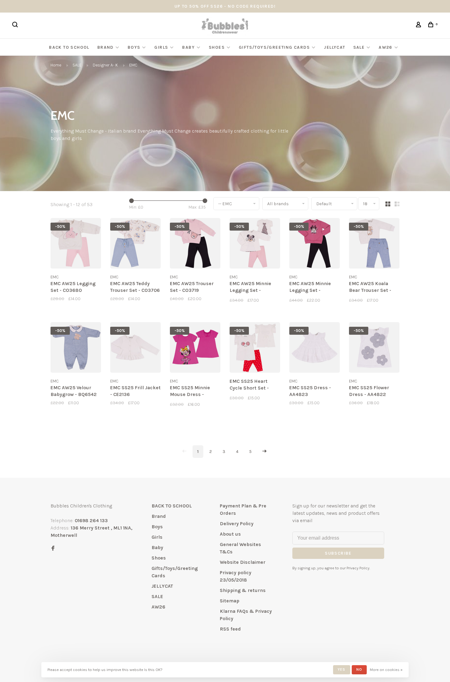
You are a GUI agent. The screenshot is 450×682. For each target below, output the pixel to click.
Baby (188, 47)
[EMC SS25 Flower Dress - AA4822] (374, 348)
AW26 (385, 47)
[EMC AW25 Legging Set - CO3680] (76, 244)
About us (230, 534)
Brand (105, 47)
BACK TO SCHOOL (69, 47)
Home (56, 65)
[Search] (16, 25)
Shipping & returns (243, 590)
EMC (133, 65)
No (359, 669)
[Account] (419, 25)
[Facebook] (53, 549)
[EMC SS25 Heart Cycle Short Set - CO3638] (255, 348)
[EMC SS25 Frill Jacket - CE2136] (135, 348)
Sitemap (229, 601)
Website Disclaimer (242, 562)
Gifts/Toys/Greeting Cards (275, 47)
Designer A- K (105, 65)
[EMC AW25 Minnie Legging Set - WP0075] (255, 244)
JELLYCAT (334, 47)
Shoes (217, 47)
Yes (342, 669)
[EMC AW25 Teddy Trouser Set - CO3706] (135, 244)
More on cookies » (386, 669)
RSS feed (230, 629)
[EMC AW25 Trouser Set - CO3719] (195, 244)
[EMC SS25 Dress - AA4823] (314, 348)
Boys (134, 47)
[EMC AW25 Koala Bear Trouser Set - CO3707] (374, 244)
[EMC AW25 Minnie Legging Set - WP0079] (314, 244)
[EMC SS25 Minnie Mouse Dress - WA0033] (195, 348)
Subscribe (338, 553)
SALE (359, 47)
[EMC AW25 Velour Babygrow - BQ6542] (76, 348)
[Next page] (264, 451)
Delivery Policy (236, 523)
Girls (161, 47)
